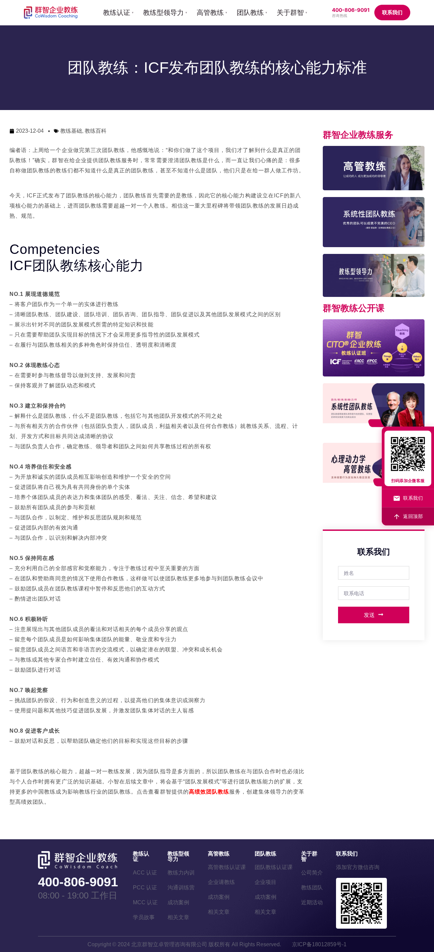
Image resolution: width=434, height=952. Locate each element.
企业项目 (265, 882)
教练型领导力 (178, 856)
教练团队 (312, 887)
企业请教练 (221, 882)
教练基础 (71, 131)
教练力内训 (181, 872)
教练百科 (95, 131)
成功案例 (178, 902)
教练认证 (141, 856)
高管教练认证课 (227, 867)
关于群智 (309, 856)
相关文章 (178, 917)
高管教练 (219, 854)
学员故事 (144, 917)
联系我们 (392, 12)
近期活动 (312, 902)
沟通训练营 (181, 887)
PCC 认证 (145, 887)
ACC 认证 (145, 872)
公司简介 (312, 872)
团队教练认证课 (274, 867)
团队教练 (265, 854)
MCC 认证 (145, 902)
